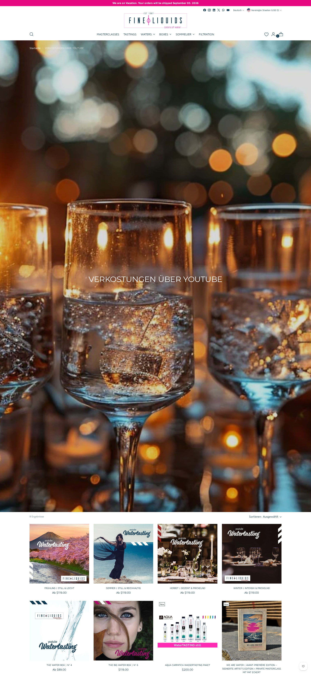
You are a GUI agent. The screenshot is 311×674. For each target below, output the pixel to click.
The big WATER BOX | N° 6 (123, 665)
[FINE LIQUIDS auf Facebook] (204, 10)
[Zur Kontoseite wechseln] (272, 34)
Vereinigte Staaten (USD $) (265, 10)
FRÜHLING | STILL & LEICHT (59, 588)
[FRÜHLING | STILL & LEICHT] (59, 554)
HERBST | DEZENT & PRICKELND (187, 588)
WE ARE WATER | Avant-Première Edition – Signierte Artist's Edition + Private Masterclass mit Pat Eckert (251, 668)
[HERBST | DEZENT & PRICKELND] (187, 554)
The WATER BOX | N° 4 (59, 665)
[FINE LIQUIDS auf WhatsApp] (223, 10)
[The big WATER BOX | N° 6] (123, 630)
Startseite (35, 48)
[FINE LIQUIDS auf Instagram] (209, 10)
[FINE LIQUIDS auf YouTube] (228, 10)
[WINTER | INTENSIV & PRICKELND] (251, 554)
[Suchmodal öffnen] (31, 34)
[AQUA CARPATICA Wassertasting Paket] (187, 630)
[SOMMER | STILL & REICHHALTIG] (123, 554)
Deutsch (237, 10)
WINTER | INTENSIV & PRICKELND (251, 588)
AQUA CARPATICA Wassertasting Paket (187, 665)
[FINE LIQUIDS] (155, 20)
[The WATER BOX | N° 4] (59, 630)
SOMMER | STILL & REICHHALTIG (123, 588)
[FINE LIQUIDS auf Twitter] (218, 10)
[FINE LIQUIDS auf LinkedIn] (214, 10)
